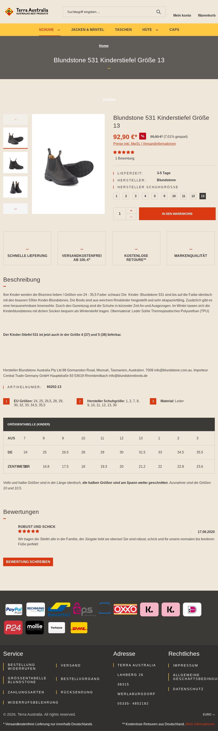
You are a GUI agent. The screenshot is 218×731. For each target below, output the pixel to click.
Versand (71, 665)
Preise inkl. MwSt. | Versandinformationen (144, 143)
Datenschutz (188, 689)
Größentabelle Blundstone (27, 680)
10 (174, 196)
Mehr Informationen (200, 724)
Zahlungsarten (26, 692)
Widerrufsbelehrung (33, 702)
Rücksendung (77, 692)
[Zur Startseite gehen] (27, 11)
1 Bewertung (124, 158)
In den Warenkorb (177, 213)
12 (193, 196)
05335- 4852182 (133, 703)
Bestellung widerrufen (22, 666)
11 (183, 196)
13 (202, 196)
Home (104, 46)
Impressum (185, 665)
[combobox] (107, 11)
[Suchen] (159, 11)
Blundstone (166, 180)
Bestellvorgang (80, 679)
